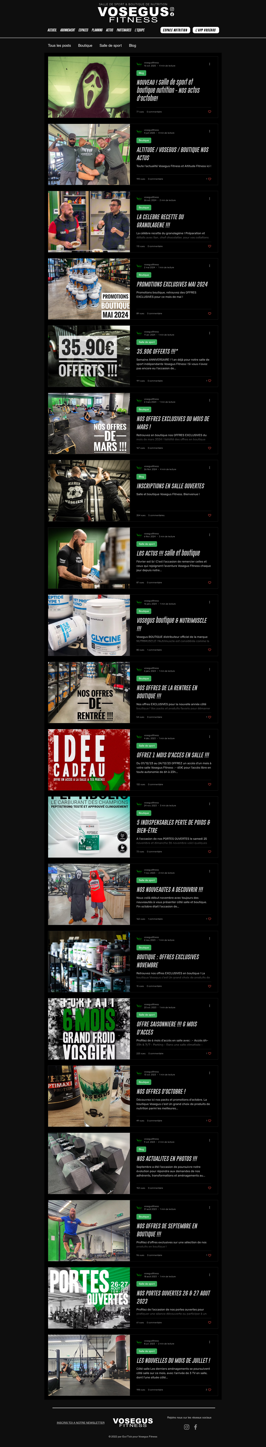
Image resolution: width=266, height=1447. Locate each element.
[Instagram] (186, 1427)
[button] (83, 30)
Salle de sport (111, 45)
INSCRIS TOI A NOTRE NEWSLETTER (81, 1422)
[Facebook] (195, 1427)
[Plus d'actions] (211, 64)
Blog (132, 45)
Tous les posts (59, 45)
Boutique (85, 45)
